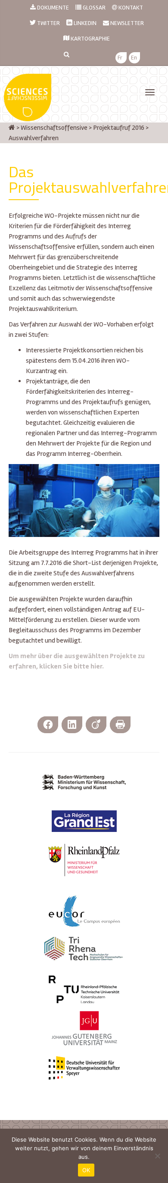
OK (86, 1170)
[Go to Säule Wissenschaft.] (12, 127)
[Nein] (157, 1156)
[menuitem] (120, 58)
